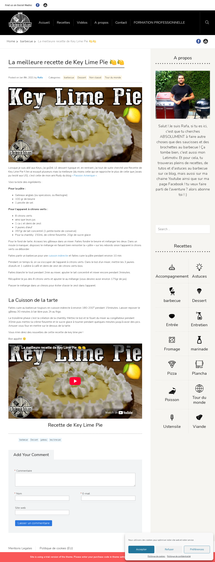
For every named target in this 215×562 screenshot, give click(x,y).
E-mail (85, 493)
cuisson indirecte (59, 256)
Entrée (172, 324)
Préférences (197, 549)
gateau (44, 439)
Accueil (44, 22)
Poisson (172, 399)
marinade (199, 349)
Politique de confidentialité (179, 556)
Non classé (95, 77)
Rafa (40, 77)
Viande (199, 426)
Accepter (141, 549)
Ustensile (172, 426)
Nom (18, 493)
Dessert (82, 77)
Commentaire (23, 471)
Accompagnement (172, 276)
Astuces (199, 276)
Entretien (199, 325)
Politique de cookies (156, 556)
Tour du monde (113, 77)
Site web (20, 508)
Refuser (169, 549)
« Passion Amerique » (84, 175)
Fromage (172, 349)
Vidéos (82, 22)
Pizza (172, 373)
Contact (121, 22)
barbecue (26, 41)
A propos (101, 22)
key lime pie (55, 439)
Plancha (199, 373)
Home (11, 41)
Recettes (63, 22)
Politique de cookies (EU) (56, 548)
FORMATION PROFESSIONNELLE (159, 22)
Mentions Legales (20, 548)
